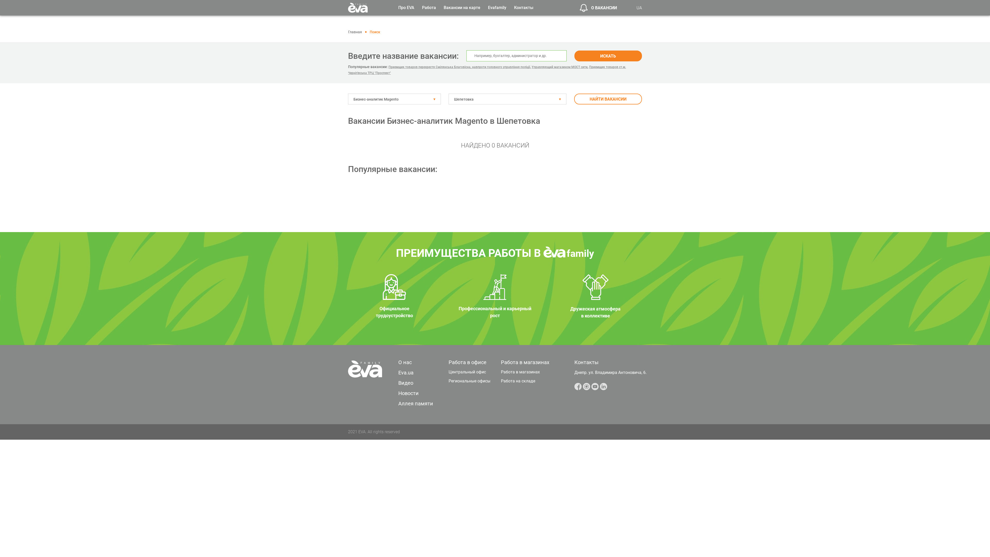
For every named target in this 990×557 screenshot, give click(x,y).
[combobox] (394, 99)
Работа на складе (518, 381)
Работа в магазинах (520, 372)
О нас (405, 362)
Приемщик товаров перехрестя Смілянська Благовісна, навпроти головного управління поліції (459, 67)
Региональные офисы (469, 381)
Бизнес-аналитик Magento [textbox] (376, 99)
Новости (408, 393)
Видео (405, 383)
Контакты (523, 7)
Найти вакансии (608, 99)
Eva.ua (406, 373)
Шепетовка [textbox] (464, 99)
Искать (608, 56)
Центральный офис (467, 372)
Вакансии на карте (462, 7)
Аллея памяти (415, 403)
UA (639, 7)
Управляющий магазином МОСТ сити (560, 67)
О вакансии (604, 7)
